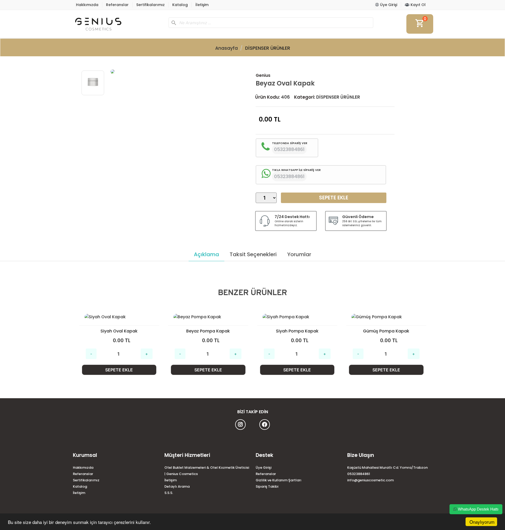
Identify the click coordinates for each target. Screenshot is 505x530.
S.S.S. (168, 492)
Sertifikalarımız (150, 4)
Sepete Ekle (333, 197)
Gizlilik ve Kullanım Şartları (278, 480)
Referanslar (117, 4)
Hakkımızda (87, 4)
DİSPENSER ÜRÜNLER (267, 48)
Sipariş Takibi (267, 486)
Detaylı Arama (177, 486)
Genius (263, 75)
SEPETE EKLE (119, 369)
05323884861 (358, 473)
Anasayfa (226, 48)
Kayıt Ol (418, 4)
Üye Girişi (388, 4)
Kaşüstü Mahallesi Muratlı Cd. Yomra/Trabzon (387, 467)
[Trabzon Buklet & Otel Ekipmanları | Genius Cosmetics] (118, 24)
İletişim (202, 4)
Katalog (180, 4)
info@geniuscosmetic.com (370, 480)
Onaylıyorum (481, 521)
